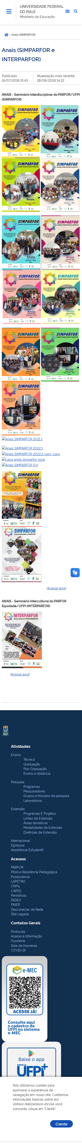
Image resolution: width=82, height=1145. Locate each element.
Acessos (18, 858)
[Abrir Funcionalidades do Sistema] (67, 11)
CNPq (15, 886)
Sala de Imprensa (24, 945)
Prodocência (20, 876)
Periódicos (18, 895)
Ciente (61, 1123)
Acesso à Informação (26, 936)
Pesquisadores (34, 791)
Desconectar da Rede (27, 909)
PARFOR (17, 867)
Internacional (20, 840)
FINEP (15, 904)
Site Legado (20, 914)
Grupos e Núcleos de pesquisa (46, 795)
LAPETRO (18, 881)
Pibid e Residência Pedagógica (34, 872)
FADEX (16, 900)
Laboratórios (32, 800)
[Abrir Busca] (75, 11)
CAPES (16, 890)
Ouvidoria (18, 940)
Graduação (31, 764)
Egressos (18, 845)
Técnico (29, 759)
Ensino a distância (36, 773)
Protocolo (18, 931)
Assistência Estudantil (27, 849)
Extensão (18, 808)
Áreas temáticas (35, 822)
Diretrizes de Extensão (40, 832)
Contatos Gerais (25, 922)
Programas (31, 786)
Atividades (20, 746)
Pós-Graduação (35, 768)
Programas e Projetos (39, 813)
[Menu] (9, 11)
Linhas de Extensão (37, 818)
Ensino (16, 754)
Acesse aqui (56, 588)
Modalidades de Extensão (42, 827)
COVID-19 (18, 950)
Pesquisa (17, 782)
